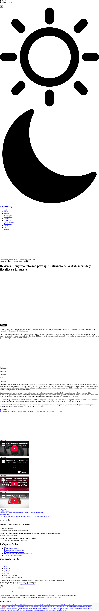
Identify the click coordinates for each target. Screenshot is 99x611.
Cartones (2, 595)
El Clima (6, 573)
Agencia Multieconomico (27, 584)
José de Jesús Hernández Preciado (51, 608)
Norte (15, 259)
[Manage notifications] (3, 607)
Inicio (5, 210)
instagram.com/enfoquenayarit (15, 552)
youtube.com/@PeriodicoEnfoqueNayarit (19, 553)
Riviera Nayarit (23, 259)
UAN (60, 411)
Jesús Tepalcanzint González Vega (55, 610)
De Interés (15, 595)
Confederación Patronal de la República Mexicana (26, 608)
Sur (30, 259)
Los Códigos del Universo (45, 605)
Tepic (34, 259)
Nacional (6, 213)
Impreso (6, 229)
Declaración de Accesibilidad (13, 577)
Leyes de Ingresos (76, 606)
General (59, 595)
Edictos (6, 227)
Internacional (8, 215)
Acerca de (7, 568)
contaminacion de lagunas (63, 606)
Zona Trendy (8, 224)
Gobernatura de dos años (47, 606)
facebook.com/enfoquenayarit (14, 550)
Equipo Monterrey (16, 606)
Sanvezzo (25, 606)
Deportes (6, 225)
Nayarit (6, 211)
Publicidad (7, 570)
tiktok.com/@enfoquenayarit (14, 555)
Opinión (6, 218)
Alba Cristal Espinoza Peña (17, 411)
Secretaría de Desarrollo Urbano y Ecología (26, 610)
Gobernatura (7, 608)
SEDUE (42, 610)
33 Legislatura (4, 411)
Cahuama (31, 606)
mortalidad (37, 606)
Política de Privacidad (10, 575)
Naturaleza (13, 597)
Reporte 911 (46, 597)
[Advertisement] (49, 245)
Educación (39, 595)
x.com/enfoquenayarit (12, 548)
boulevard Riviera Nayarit (70, 608)
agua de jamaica (5, 605)
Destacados (3, 259)
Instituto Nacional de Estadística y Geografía (23, 605)
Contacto (6, 572)
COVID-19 (7, 220)
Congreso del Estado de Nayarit (36, 411)
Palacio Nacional (9, 222)
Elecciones (45, 595)
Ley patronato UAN (52, 411)
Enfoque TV (8, 217)
